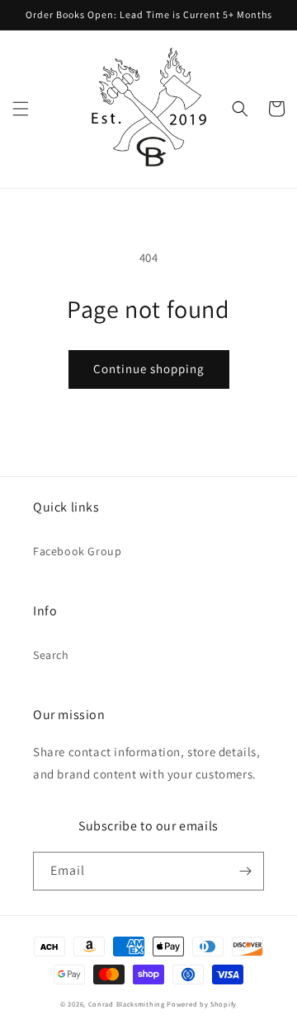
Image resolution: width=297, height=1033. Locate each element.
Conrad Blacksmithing (126, 1003)
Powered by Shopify (202, 1003)
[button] (20, 109)
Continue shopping (149, 368)
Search (51, 654)
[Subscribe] (245, 871)
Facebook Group (77, 551)
